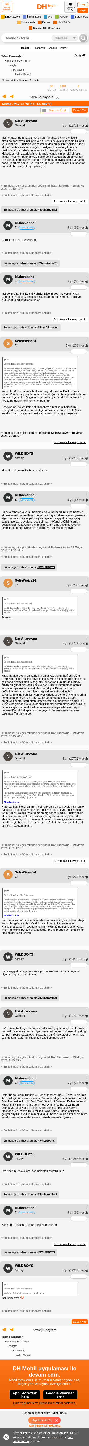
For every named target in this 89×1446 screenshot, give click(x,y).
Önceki (11, 96)
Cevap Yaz (79, 110)
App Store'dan (24, 1395)
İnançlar (12, 65)
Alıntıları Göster (11, 802)
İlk (3, 96)
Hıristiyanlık (17, 69)
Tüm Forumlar (12, 56)
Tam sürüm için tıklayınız (44, 1425)
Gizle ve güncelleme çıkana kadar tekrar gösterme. (44, 1403)
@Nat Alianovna (47, 327)
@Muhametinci (47, 998)
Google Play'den (60, 1395)
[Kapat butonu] (58, 1420)
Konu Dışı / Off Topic (17, 60)
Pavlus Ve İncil (23, 74)
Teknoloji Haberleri (6, 8)
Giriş (82, 4)
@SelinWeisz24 (47, 263)
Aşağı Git (80, 55)
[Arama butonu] (83, 38)
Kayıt (83, 10)
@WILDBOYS (46, 567)
